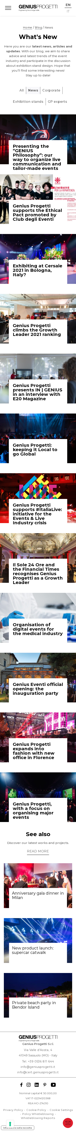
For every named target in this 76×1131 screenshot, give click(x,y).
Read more (38, 851)
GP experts (57, 102)
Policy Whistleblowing (38, 1114)
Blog (38, 27)
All (21, 90)
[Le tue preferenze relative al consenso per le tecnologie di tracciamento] (10, 1124)
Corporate (51, 90)
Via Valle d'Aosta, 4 (38, 1050)
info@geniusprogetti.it (38, 1066)
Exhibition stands (28, 102)
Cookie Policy (36, 1110)
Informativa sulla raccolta (17, 1128)
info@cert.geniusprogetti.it (38, 1072)
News (33, 90)
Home (27, 27)
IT (68, 11)
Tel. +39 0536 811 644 (38, 1061)
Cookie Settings (61, 1110)
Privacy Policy (13, 1110)
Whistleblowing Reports (38, 1118)
